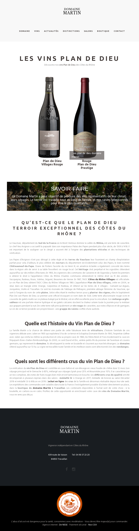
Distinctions (71, 31)
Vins (37, 31)
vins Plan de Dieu (67, 65)
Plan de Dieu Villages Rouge (52, 163)
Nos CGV (92, 525)
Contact (119, 31)
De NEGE (63, 525)
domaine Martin (42, 388)
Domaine (24, 31)
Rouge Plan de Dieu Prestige (87, 165)
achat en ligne (56, 381)
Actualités (51, 31)
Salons (88, 31)
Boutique (103, 31)
